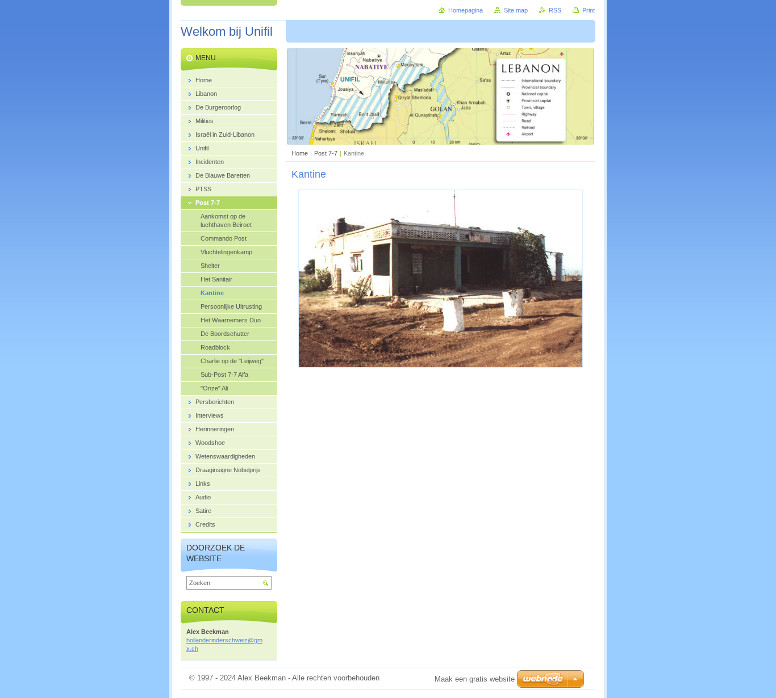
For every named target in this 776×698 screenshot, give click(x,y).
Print (588, 10)
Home (299, 153)
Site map (516, 10)
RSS (555, 10)
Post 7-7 (325, 153)
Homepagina (465, 10)
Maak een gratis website (475, 679)
